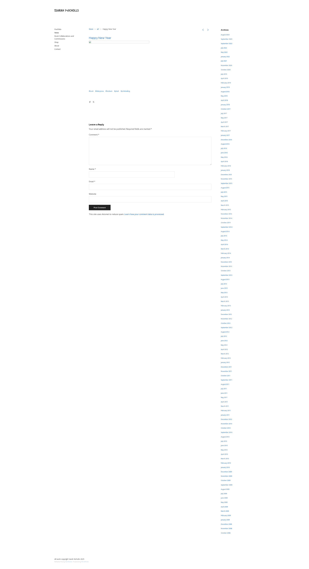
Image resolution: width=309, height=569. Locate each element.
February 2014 (226, 253)
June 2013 (224, 288)
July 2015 (224, 192)
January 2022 (225, 57)
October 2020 (225, 70)
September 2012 (226, 328)
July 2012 (224, 336)
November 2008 (226, 528)
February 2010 (226, 463)
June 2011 (224, 393)
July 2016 (224, 148)
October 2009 (225, 480)
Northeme (68, 562)
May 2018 (224, 96)
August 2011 (225, 384)
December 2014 (226, 214)
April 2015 (224, 201)
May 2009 (224, 502)
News (56, 33)
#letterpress (99, 91)
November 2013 (226, 266)
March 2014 (225, 249)
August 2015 (225, 188)
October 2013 (225, 271)
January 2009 (225, 520)
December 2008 (226, 524)
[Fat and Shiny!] (203, 30)
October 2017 (225, 109)
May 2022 (224, 52)
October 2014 (225, 223)
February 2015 (226, 210)
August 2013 (225, 279)
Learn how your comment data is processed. (144, 214)
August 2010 (225, 437)
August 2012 (225, 332)
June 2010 (224, 446)
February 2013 (226, 306)
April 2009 (224, 507)
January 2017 (225, 135)
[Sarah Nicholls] (66, 10)
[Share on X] (93, 102)
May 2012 (224, 345)
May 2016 (224, 157)
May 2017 (224, 118)
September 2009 (226, 485)
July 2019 (224, 74)
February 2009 (226, 515)
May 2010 (224, 450)
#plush (116, 91)
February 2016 (226, 166)
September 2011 (226, 380)
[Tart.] (208, 30)
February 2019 (226, 83)
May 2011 (224, 397)
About (56, 46)
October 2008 (225, 533)
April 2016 (224, 161)
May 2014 (224, 240)
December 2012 (226, 314)
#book (91, 91)
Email (92, 181)
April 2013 (224, 297)
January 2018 (225, 105)
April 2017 (224, 122)
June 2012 (224, 341)
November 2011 (226, 371)
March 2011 (225, 406)
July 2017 (224, 113)
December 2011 (226, 367)
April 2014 (224, 244)
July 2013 (224, 284)
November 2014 (226, 218)
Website (92, 194)
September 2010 (226, 432)
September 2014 (226, 227)
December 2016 (226, 140)
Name (92, 169)
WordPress (84, 562)
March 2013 (225, 301)
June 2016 (224, 153)
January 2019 (225, 87)
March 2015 (225, 205)
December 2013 (226, 262)
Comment (94, 134)
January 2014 (225, 258)
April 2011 (224, 402)
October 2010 (225, 428)
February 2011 (226, 410)
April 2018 (224, 100)
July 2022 (224, 48)
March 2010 (225, 459)
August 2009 (225, 489)
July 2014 (224, 236)
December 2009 (226, 472)
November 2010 (226, 424)
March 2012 (225, 354)
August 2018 (225, 92)
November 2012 (226, 319)
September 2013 (226, 275)
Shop (56, 42)
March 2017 (225, 126)
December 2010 (226, 419)
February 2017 (226, 131)
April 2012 (224, 349)
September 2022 (226, 44)
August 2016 (225, 144)
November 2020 (226, 65)
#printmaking (125, 91)
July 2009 (224, 494)
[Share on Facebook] (90, 102)
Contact (57, 49)
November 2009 (226, 476)
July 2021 (224, 61)
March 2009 (225, 511)
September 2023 (226, 39)
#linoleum (108, 91)
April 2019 (224, 78)
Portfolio (57, 29)
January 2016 (225, 170)
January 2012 (225, 362)
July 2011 (224, 389)
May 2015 (224, 196)
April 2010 (224, 454)
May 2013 (224, 293)
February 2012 (226, 358)
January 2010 (225, 467)
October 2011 (225, 376)
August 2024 (225, 35)
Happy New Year (100, 38)
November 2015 (226, 179)
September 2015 (226, 183)
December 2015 (226, 175)
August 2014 (225, 231)
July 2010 (224, 441)
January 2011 (225, 415)
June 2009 (224, 498)
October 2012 (225, 323)
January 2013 (225, 310)
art (98, 29)
